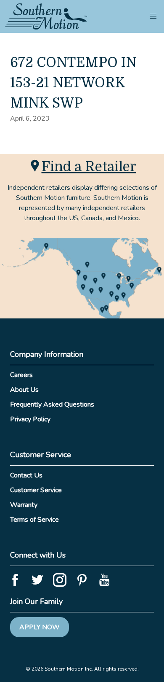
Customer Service (36, 490)
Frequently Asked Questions (52, 404)
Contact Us (26, 475)
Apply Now (39, 627)
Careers (21, 375)
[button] (153, 16)
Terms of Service (34, 519)
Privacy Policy (30, 419)
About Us (24, 389)
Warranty (23, 504)
